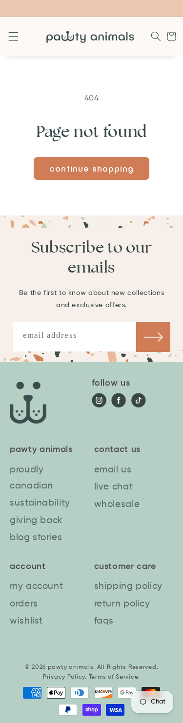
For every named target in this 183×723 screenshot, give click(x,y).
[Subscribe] (153, 337)
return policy (122, 603)
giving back (36, 520)
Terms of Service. (115, 677)
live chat (113, 486)
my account (36, 586)
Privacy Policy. (65, 677)
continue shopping (91, 168)
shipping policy (128, 586)
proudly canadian (31, 477)
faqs (104, 620)
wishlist (26, 620)
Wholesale (117, 504)
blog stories (36, 537)
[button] (11, 36)
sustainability (40, 503)
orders (24, 603)
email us (113, 469)
